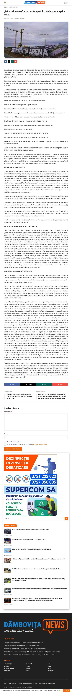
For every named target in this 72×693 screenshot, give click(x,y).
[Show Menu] (5, 2)
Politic (49, 664)
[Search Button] (66, 518)
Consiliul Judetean (13, 7)
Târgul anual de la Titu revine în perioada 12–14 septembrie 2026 (28, 539)
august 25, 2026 (8, 535)
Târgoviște (50, 670)
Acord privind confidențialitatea (12, 442)
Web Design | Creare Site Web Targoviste (45, 683)
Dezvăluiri (7, 670)
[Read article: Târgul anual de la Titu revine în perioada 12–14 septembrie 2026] (7, 541)
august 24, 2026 (8, 565)
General (28, 668)
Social (49, 666)
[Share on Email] (15, 61)
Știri (5, 683)
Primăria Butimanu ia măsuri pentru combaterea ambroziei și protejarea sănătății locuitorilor (36, 569)
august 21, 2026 (8, 604)
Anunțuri (6, 666)
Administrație (8, 664)
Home (5, 7)
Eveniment (29, 664)
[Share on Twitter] (9, 61)
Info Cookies (12, 683)
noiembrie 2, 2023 (8, 18)
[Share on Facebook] (5, 61)
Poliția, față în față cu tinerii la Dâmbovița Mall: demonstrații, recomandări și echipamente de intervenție (38, 559)
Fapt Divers (29, 666)
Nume (6, 434)
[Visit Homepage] (34, 2)
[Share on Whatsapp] (12, 61)
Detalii (59, 690)
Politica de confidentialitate (39, 444)
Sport (49, 668)
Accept (67, 690)
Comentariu (8, 411)
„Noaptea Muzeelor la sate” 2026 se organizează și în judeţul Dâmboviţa (30, 529)
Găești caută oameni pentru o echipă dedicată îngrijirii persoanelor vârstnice (31, 549)
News (27, 670)
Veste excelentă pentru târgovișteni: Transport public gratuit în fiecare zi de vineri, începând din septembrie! (39, 588)
